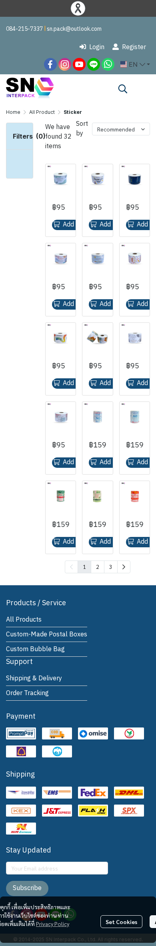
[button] (135, 64)
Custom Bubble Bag (35, 649)
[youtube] (79, 64)
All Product (42, 112)
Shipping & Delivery (34, 678)
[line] (93, 64)
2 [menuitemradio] (97, 566)
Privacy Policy (52, 923)
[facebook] (50, 64)
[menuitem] (123, 566)
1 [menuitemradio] (84, 566)
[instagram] (64, 64)
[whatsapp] (108, 64)
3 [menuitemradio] (110, 566)
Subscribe (27, 888)
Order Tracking (27, 693)
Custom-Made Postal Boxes (46, 634)
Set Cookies (121, 921)
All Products (24, 619)
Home (13, 112)
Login (96, 47)
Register (134, 47)
